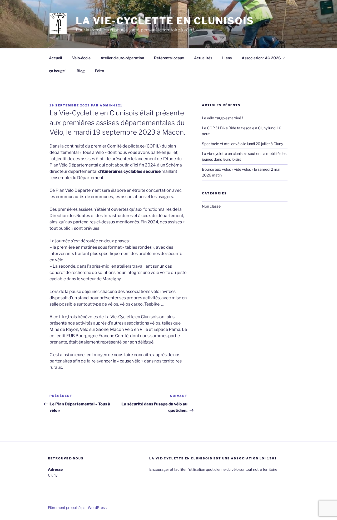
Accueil (55, 58)
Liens (227, 58)
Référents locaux (169, 58)
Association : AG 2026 (261, 58)
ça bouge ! (58, 70)
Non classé (211, 206)
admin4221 (111, 105)
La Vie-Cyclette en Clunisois (165, 21)
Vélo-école (81, 58)
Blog (81, 70)
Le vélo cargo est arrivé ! (222, 118)
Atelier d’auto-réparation (122, 58)
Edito (99, 70)
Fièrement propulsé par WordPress (77, 507)
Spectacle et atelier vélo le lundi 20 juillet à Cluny (242, 143)
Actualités (203, 58)
